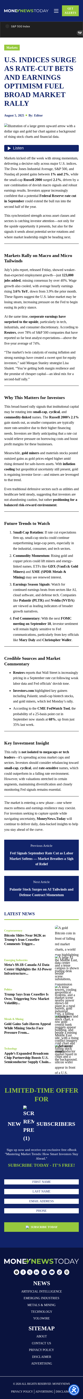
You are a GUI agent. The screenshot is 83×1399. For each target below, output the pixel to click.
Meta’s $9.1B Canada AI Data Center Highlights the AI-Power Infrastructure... (28, 969)
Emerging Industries (16, 960)
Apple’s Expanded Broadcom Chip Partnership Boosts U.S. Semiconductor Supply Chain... (27, 1058)
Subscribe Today (44, 1227)
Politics (8, 989)
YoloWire (41, 1318)
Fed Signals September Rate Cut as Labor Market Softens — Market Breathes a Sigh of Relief (41, 858)
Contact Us (41, 1343)
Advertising (41, 1363)
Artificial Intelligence (41, 1291)
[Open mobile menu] (56, 11)
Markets (11, 47)
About (41, 1336)
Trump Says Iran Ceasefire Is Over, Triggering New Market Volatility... (26, 998)
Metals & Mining (13, 1019)
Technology (10, 1048)
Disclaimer (41, 1356)
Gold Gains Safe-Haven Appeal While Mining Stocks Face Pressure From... (27, 1028)
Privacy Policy (41, 1349)
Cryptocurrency (13, 930)
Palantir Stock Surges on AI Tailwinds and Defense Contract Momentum (41, 892)
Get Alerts (70, 10)
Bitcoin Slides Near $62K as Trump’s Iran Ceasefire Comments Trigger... (25, 939)
